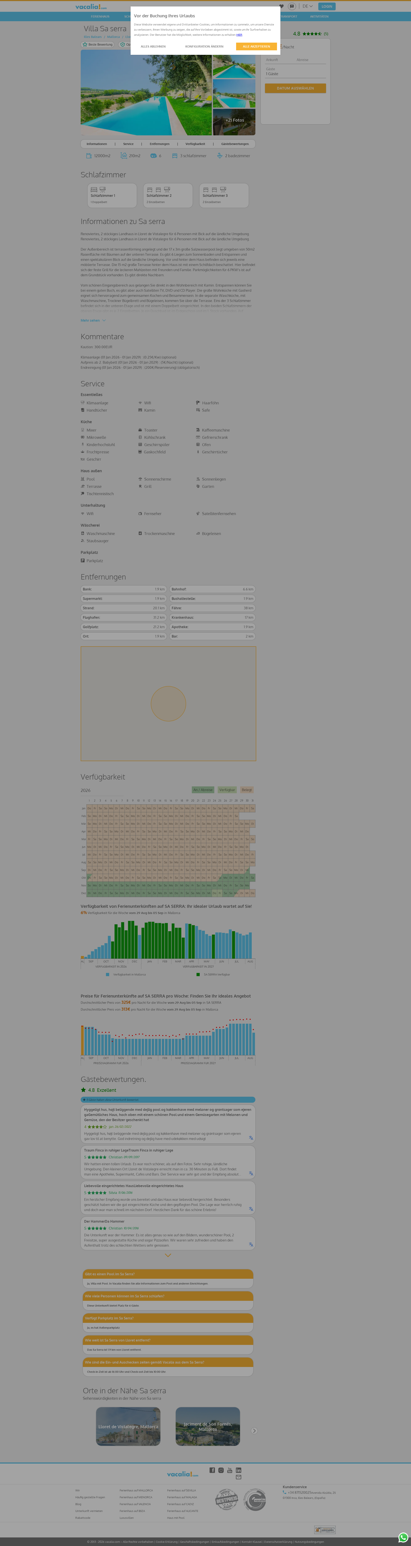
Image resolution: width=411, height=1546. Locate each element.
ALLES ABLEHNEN (153, 46)
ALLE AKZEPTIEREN (256, 46)
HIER (239, 34)
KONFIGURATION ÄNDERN (204, 46)
